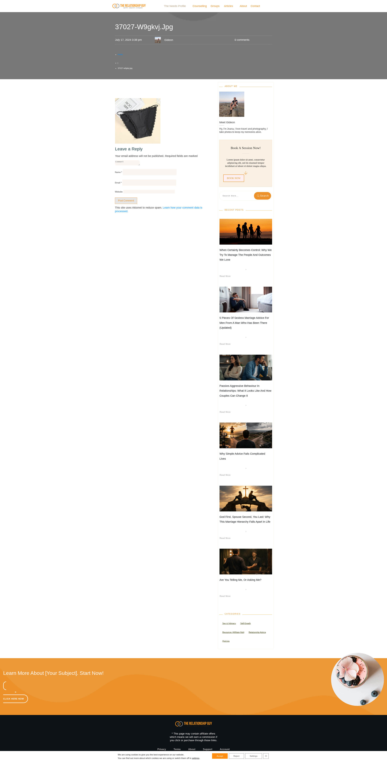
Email (118, 182)
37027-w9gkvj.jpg (144, 27)
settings (195, 758)
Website (119, 192)
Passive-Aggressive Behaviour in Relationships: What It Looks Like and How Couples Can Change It (245, 390)
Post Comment (126, 200)
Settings (253, 756)
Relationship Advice (257, 632)
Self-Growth (245, 623)
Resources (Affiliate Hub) (233, 632)
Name (118, 172)
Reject (236, 756)
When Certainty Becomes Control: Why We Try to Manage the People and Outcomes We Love (246, 255)
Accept (220, 756)
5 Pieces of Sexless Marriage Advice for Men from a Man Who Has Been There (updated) (244, 322)
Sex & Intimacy (229, 623)
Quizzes (226, 641)
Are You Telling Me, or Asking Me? (240, 579)
